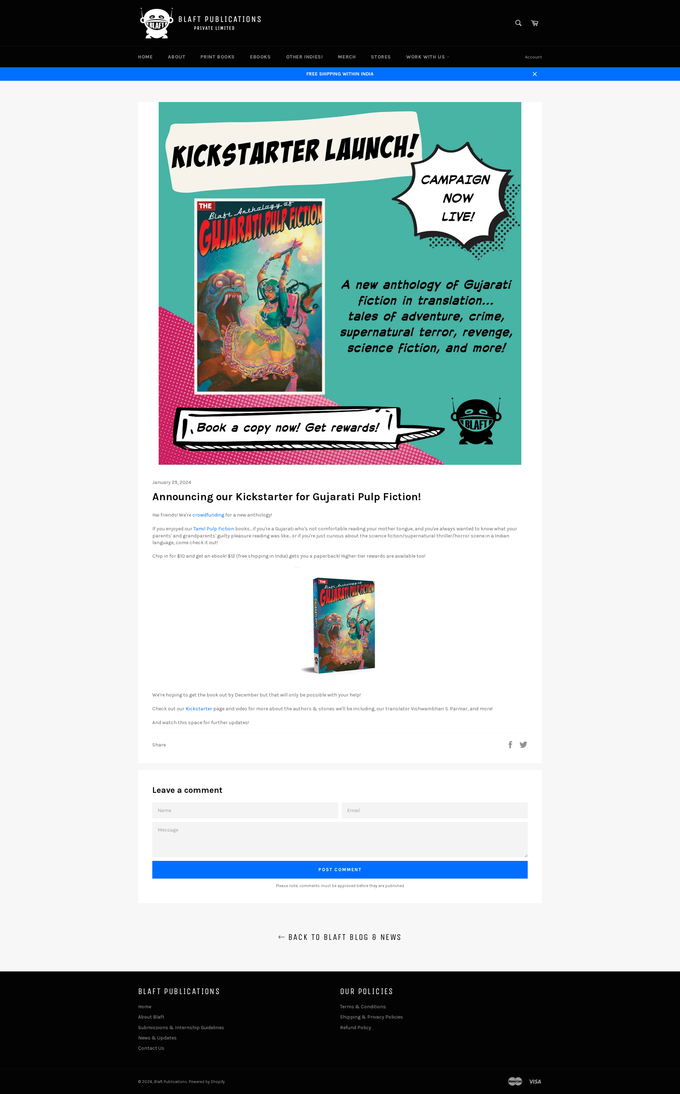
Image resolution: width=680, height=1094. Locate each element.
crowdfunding (208, 515)
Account (533, 57)
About (176, 57)
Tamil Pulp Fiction (213, 529)
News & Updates (157, 1038)
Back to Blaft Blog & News (343, 937)
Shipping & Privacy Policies (371, 1017)
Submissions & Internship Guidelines (181, 1028)
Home (145, 57)
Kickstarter (199, 709)
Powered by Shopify (207, 1081)
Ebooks (260, 57)
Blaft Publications (170, 1081)
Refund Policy (355, 1028)
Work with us (426, 57)
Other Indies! (304, 57)
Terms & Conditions (363, 1007)
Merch (347, 57)
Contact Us (151, 1048)
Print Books (217, 57)
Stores (381, 57)
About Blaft (151, 1017)
